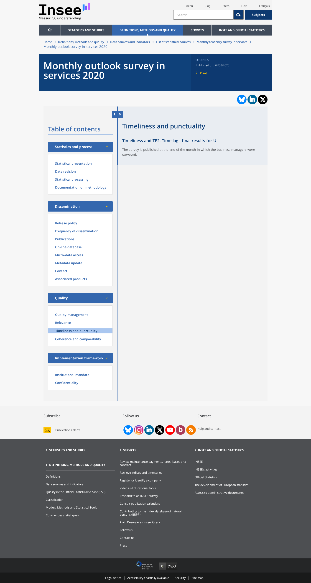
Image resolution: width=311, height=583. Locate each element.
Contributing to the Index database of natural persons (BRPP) (150, 513)
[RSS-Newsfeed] (191, 430)
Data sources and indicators (130, 42)
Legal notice (113, 578)
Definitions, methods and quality (148, 30)
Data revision (65, 171)
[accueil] (50, 30)
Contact (61, 271)
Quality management (71, 314)
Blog (207, 6)
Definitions (53, 476)
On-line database (68, 247)
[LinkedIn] (149, 430)
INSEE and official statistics (242, 30)
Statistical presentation (73, 163)
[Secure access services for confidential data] (168, 570)
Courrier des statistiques (62, 515)
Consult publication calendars (140, 503)
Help (244, 6)
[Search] (239, 15)
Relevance (63, 322)
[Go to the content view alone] (114, 114)
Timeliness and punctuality (76, 331)
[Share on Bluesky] (241, 99)
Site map (198, 578)
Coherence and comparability (78, 339)
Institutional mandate (72, 375)
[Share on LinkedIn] (252, 99)
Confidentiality (66, 383)
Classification (55, 500)
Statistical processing (71, 179)
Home (47, 42)
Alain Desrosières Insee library (140, 522)
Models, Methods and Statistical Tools (71, 507)
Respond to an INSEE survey (139, 496)
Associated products (71, 279)
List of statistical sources (173, 42)
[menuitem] (50, 30)
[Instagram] (138, 430)
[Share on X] (263, 99)
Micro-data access (69, 255)
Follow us (126, 530)
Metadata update (68, 263)
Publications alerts (67, 430)
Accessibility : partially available (148, 578)
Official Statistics (206, 477)
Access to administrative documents (219, 493)
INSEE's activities (206, 469)
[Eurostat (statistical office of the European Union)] (145, 570)
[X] (160, 430)
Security (180, 578)
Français (264, 6)
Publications (64, 239)
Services (197, 30)
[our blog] (180, 430)
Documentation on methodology (80, 187)
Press (225, 6)
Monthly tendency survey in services (222, 42)
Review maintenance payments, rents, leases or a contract (153, 463)
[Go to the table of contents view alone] (120, 114)
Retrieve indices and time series (141, 472)
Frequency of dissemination (76, 231)
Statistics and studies (86, 30)
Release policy (66, 223)
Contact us (127, 538)
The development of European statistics (221, 485)
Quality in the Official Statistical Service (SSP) (75, 492)
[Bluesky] (127, 430)
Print (203, 73)
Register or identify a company (140, 480)
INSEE (199, 462)
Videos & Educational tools (138, 488)
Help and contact (209, 429)
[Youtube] (170, 430)
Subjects (258, 15)
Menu (189, 6)
